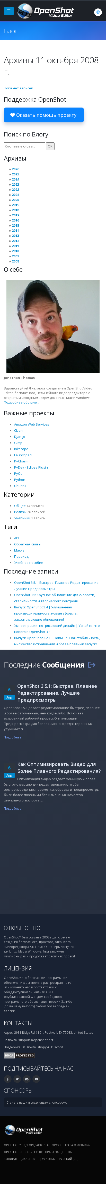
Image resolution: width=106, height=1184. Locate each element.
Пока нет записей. (19, 88)
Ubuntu (20, 485)
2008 (15, 261)
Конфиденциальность (21, 1159)
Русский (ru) (68, 1159)
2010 (15, 251)
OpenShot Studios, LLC (21, 1152)
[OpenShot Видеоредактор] (23, 1130)
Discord (57, 1047)
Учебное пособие (28, 562)
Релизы (20, 512)
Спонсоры (18, 1090)
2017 (15, 215)
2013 (15, 235)
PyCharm (21, 461)
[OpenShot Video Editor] (45, 10)
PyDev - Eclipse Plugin (31, 467)
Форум (43, 1047)
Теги (10, 527)
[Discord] (27, 1079)
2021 (15, 194)
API (16, 538)
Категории (19, 494)
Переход (21, 556)
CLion (18, 430)
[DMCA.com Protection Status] (19, 1055)
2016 (15, 220)
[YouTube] (36, 1079)
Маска (19, 550)
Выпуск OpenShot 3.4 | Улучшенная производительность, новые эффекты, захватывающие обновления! (46, 613)
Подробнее (12, 737)
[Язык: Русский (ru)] (98, 12)
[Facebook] (8, 1079)
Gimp (18, 442)
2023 (15, 184)
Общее (20, 505)
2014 (15, 230)
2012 (15, 240)
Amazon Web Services (31, 424)
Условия (49, 1159)
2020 (15, 199)
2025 (15, 174)
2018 (15, 210)
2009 (15, 256)
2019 (15, 205)
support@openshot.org (35, 1040)
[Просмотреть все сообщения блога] (91, 665)
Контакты (18, 1023)
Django (19, 436)
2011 (15, 246)
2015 (15, 225)
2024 (15, 179)
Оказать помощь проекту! (46, 115)
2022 (15, 189)
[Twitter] (17, 1079)
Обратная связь (27, 544)
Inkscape (21, 449)
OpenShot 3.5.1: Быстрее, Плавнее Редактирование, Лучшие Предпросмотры (57, 693)
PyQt (18, 473)
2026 (15, 169)
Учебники (22, 518)
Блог (10, 30)
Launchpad (23, 455)
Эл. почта (29, 1047)
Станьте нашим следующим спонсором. (36, 1102)
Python (19, 479)
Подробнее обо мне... (21, 402)
